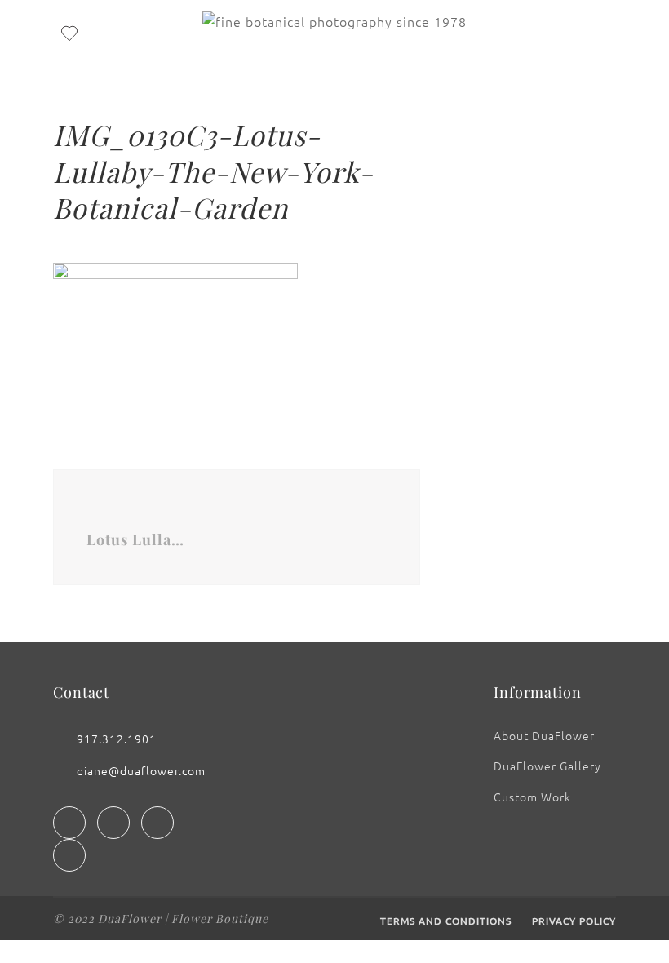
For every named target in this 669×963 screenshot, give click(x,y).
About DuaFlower (544, 735)
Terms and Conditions (446, 920)
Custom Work (532, 796)
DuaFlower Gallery (547, 765)
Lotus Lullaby (135, 539)
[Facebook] (69, 822)
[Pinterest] (69, 855)
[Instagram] (113, 822)
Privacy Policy (574, 920)
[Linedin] (157, 822)
